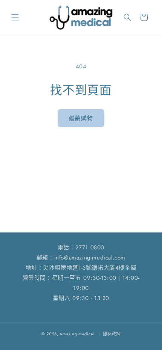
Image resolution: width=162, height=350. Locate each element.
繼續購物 (81, 118)
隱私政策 (112, 334)
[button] (15, 17)
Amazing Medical (77, 334)
